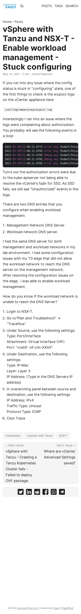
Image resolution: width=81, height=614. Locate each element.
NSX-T (63, 435)
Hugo (56, 608)
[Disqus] (40, 548)
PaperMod (67, 608)
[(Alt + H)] (10, 6)
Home (7, 22)
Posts (19, 22)
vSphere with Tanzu (39, 435)
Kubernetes (13, 435)
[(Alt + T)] (22, 6)
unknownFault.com (27, 608)
